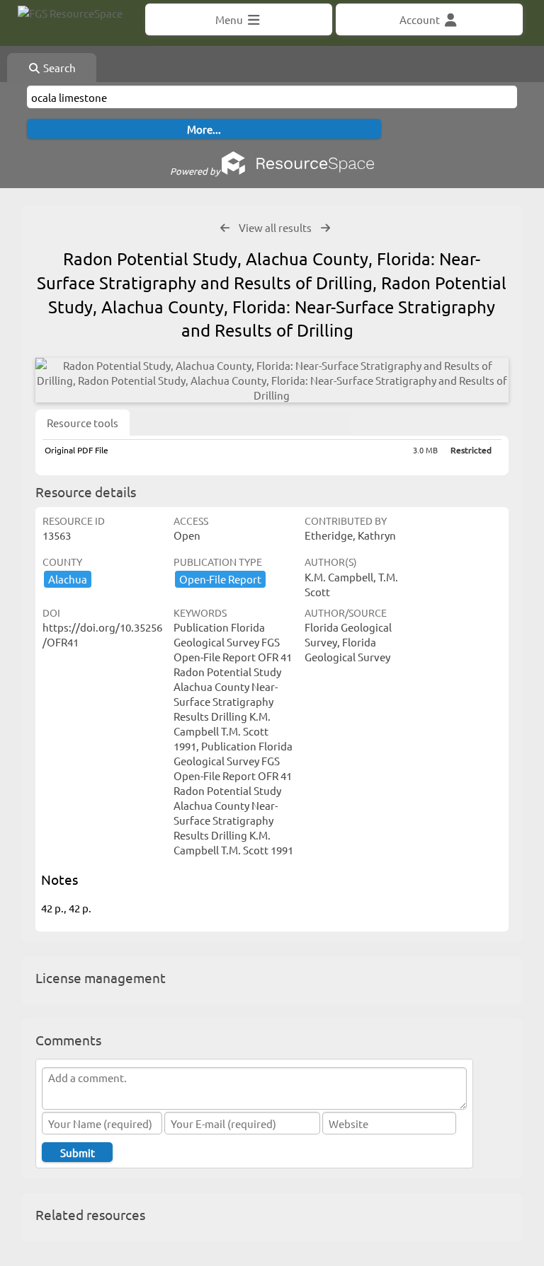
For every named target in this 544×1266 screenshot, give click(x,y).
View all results (275, 227)
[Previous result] (224, 228)
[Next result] (325, 228)
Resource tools (82, 422)
